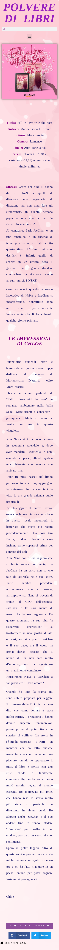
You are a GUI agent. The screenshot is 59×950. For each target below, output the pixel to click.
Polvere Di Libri (29, 13)
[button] (29, 36)
